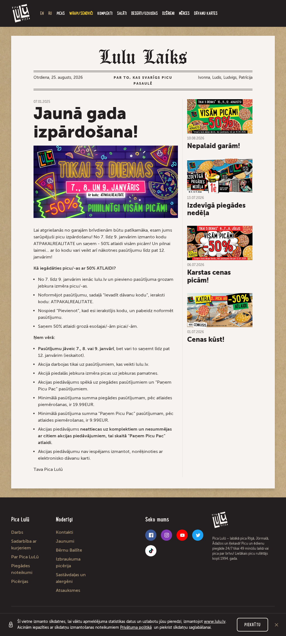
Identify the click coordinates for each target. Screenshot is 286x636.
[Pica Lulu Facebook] (150, 535)
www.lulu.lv (214, 621)
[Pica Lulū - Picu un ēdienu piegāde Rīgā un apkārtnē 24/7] (21, 13)
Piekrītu (252, 625)
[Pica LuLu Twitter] (197, 535)
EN (42, 13)
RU (50, 13)
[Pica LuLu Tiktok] (150, 550)
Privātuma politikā (136, 627)
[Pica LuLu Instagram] (166, 535)
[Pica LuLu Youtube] (182, 535)
